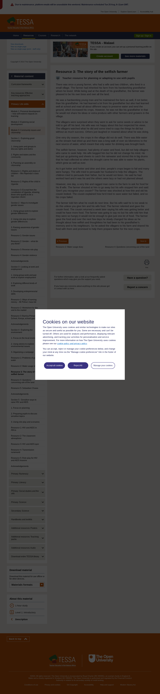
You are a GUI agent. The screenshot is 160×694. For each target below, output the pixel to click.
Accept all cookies (54, 365)
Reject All (78, 365)
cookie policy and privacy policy (72, 343)
